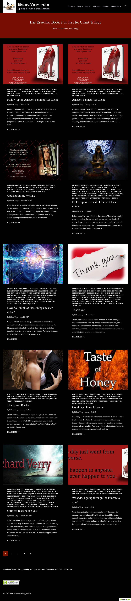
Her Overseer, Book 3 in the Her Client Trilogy (36, 93)
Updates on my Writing (21, 195)
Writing (114, 198)
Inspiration (107, 191)
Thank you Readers (18, 405)
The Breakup (93, 194)
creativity (51, 289)
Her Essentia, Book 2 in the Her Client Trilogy (27, 189)
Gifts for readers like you (22, 510)
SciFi (49, 299)
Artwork (18, 289)
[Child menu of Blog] (80, 6)
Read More (13, 130)
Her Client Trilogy (22, 89)
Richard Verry (13, 95)
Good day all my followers (88, 407)
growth (98, 185)
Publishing (12, 299)
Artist (10, 289)
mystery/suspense (41, 297)
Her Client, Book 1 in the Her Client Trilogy (35, 187)
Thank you (78, 310)
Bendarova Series (79, 185)
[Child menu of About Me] (116, 6)
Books (10, 89)
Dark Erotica (13, 291)
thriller (106, 198)
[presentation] (33, 64)
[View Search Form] (125, 6)
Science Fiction (39, 299)
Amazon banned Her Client (88, 99)
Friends (106, 6)
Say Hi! (88, 6)
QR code (96, 6)
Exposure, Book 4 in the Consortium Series (26, 185)
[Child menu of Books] (71, 6)
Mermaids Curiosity (24, 297)
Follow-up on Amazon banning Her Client (32, 99)
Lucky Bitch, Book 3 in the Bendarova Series (91, 297)
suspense (82, 194)
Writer (26, 304)
